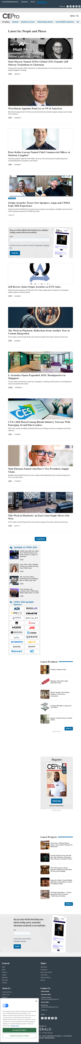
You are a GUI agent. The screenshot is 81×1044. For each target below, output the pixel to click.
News (10, 74)
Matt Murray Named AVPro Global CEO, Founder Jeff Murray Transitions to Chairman (38, 63)
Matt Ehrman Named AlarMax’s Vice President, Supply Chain (38, 470)
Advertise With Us (7, 992)
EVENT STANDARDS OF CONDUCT (52, 1036)
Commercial (43, 969)
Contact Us (44, 1010)
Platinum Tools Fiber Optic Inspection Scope (59, 682)
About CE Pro (5, 994)
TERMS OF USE (39, 1038)
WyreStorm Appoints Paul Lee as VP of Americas (35, 108)
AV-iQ (33, 2)
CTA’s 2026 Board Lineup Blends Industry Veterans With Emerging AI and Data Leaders (39, 423)
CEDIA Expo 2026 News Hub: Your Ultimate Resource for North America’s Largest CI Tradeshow (29, 553)
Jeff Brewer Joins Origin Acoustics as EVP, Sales (34, 286)
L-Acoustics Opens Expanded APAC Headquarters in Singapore (36, 376)
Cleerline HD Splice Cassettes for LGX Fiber (61, 707)
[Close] (36, 1001)
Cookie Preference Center (19, 1036)
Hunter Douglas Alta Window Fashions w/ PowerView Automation (60, 694)
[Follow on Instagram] (76, 6)
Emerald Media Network (10, 2)
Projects (4, 975)
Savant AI (15, 22)
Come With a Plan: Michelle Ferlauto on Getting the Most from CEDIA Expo (29, 566)
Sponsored (5, 980)
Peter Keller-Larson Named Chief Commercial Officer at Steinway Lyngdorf (39, 153)
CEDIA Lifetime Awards (45, 22)
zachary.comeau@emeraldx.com (50, 999)
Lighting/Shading (45, 977)
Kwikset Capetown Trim (58, 669)
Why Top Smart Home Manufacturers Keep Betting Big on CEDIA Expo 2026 (29, 578)
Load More (40, 539)
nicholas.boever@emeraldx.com (49, 1007)
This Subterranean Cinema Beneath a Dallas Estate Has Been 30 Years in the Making (61, 869)
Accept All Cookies (19, 1030)
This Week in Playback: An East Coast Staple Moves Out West (38, 517)
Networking (43, 967)
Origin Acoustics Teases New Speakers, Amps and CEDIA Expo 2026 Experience (39, 204)
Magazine (4, 997)
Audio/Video (43, 975)
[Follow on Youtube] (79, 6)
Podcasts (4, 982)
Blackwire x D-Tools (28, 22)
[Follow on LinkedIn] (71, 6)
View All (69, 728)
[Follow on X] (73, 6)
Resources (5, 977)
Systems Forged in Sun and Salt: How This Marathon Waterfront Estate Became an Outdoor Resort (61, 857)
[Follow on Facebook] (68, 6)
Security (42, 980)
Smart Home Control (46, 972)
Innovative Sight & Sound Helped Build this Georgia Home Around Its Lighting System (61, 882)
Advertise (24, 2)
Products (4, 972)
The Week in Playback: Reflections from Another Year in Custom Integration (39, 332)
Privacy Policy (14, 1026)
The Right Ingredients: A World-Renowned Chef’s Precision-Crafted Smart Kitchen (61, 894)
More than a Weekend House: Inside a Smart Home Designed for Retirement (62, 845)
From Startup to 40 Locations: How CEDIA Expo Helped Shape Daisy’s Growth (29, 591)
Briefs (10, 387)
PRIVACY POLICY (50, 1038)
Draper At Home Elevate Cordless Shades (61, 719)
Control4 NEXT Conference (65, 22)
